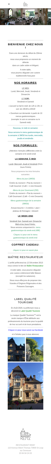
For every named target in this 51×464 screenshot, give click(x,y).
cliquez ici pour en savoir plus (25, 250)
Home (25, 17)
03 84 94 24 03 (25, 453)
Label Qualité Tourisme (30, 311)
